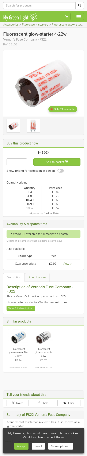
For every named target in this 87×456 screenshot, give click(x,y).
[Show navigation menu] (79, 16)
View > (67, 264)
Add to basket (55, 162)
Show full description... (21, 308)
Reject (38, 446)
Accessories (11, 25)
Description (14, 277)
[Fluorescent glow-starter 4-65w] (44, 337)
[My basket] (67, 16)
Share (44, 403)
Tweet (19, 403)
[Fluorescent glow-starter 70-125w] (18, 337)
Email (71, 403)
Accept (21, 446)
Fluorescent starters (35, 25)
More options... (60, 446)
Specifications (37, 277)
